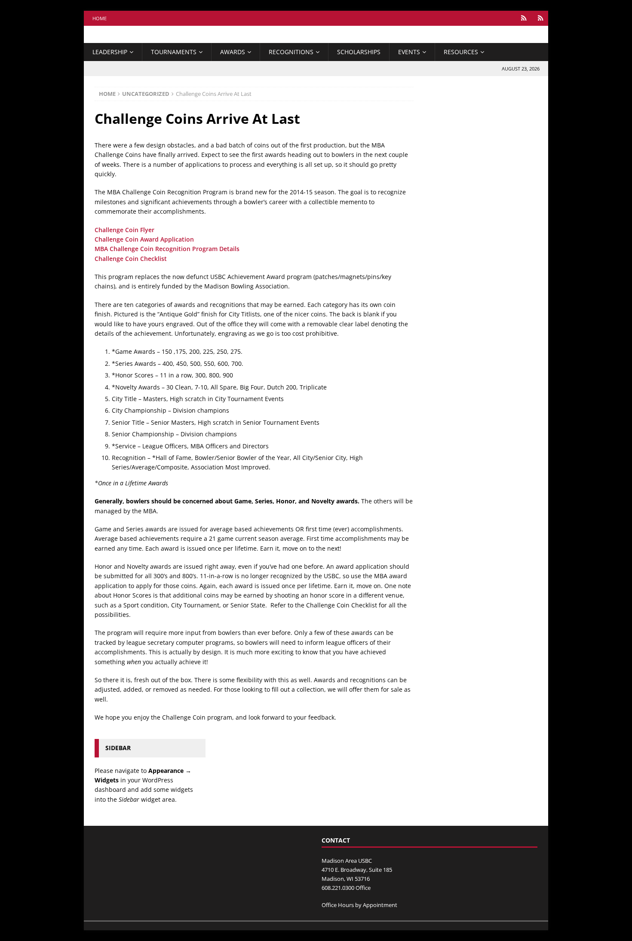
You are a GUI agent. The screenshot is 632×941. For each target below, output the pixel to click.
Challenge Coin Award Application (144, 239)
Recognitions (291, 52)
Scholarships (358, 52)
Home (99, 18)
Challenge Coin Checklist (131, 258)
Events (409, 52)
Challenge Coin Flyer (124, 230)
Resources (461, 52)
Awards (232, 52)
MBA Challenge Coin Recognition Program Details (167, 249)
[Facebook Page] (540, 18)
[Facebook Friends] (523, 18)
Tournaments (173, 52)
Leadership (109, 52)
